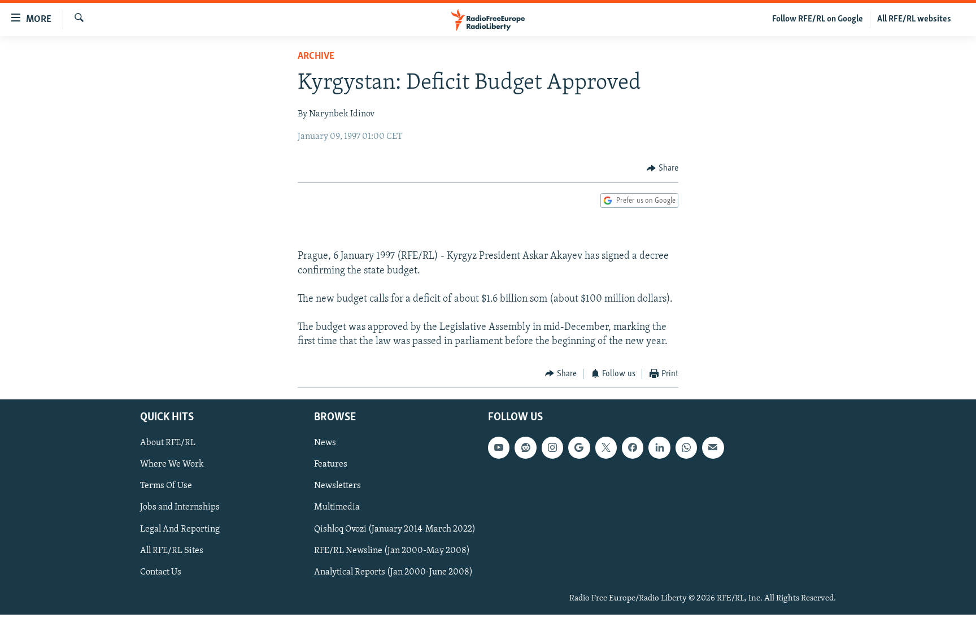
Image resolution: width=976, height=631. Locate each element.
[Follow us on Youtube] (498, 448)
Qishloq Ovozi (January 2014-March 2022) (395, 529)
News (325, 443)
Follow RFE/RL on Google (817, 19)
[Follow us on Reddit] (525, 448)
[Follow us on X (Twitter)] (606, 448)
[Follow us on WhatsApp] (686, 448)
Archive (316, 56)
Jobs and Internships (180, 507)
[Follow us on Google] (579, 448)
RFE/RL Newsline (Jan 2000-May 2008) (392, 550)
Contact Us (160, 572)
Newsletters (337, 486)
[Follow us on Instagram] (552, 448)
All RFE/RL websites (914, 19)
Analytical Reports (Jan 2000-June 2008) (393, 572)
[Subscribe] (713, 448)
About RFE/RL (167, 443)
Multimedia (337, 507)
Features (330, 464)
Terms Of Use (166, 486)
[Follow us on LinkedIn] (659, 448)
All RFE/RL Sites (171, 550)
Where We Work (172, 464)
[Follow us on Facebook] (632, 448)
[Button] (662, 168)
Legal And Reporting (180, 529)
